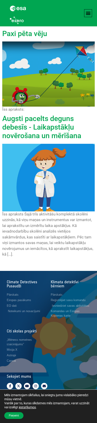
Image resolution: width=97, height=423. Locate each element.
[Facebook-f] (10, 386)
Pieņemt (14, 415)
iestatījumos (27, 407)
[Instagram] (35, 386)
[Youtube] (27, 386)
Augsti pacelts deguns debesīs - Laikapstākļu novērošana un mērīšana (41, 127)
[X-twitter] (18, 386)
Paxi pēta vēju (24, 33)
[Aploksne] (44, 386)
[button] (88, 13)
